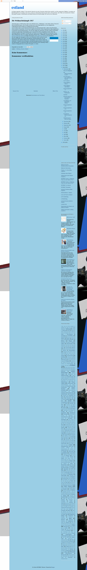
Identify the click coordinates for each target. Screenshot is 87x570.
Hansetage (63, 419)
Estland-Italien (63, 380)
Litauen (62, 455)
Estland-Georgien (70, 376)
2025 (64, 32)
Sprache (63, 519)
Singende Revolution (65, 507)
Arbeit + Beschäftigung (67, 334)
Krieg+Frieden (64, 443)
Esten (67, 365)
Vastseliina (66, 541)
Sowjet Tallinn (65, 514)
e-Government (70, 355)
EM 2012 (72, 359)
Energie (67, 361)
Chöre (70, 346)
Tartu (66, 527)
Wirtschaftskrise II (70, 259)
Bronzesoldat (70, 343)
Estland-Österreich (70, 386)
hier (35, 43)
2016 (64, 48)
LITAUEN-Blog (64, 198)
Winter (66, 552)
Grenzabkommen (64, 416)
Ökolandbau (67, 472)
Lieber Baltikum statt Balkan (67, 86)
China (67, 346)
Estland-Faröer (70, 374)
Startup (62, 522)
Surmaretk (73, 523)
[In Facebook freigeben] (31, 47)
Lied (73, 454)
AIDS (69, 330)
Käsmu (63, 436)
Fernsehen (71, 403)
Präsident (65, 489)
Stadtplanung (70, 521)
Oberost (72, 471)
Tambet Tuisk (71, 526)
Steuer (72, 522)
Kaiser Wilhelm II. (65, 435)
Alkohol (73, 330)
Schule (62, 503)
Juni (65, 130)
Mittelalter (62, 466)
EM (68, 359)
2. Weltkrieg (63, 330)
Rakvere (73, 490)
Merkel (74, 462)
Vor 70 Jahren (67, 80)
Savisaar (63, 499)
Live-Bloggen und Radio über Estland (67, 102)
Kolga (73, 439)
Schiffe (71, 501)
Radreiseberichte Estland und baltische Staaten (67, 207)
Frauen (64, 407)
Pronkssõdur (72, 489)
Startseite (36, 91)
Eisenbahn (72, 358)
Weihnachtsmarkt (64, 549)
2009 (64, 61)
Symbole (65, 94)
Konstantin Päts (67, 440)
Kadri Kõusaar (72, 434)
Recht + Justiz (71, 491)
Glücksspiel (70, 415)
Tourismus (68, 530)
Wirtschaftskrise (69, 553)
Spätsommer (63, 518)
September (66, 125)
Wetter (72, 550)
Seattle (73, 503)
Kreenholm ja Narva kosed (70, 310)
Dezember (66, 69)
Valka (72, 539)
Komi (62, 440)
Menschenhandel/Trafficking (65, 462)
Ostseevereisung (72, 479)
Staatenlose (63, 521)
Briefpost (68, 342)
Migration (65, 463)
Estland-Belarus (68, 368)
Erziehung (63, 363)
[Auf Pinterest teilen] (32, 47)
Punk (64, 490)
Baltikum (63, 338)
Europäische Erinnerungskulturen (68, 115)
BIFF (73, 339)
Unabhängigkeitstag (65, 535)
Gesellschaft (72, 412)
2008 (64, 63)
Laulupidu (64, 451)
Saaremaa (73, 497)
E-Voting (63, 356)
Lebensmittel (71, 451)
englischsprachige (41, 35)
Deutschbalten (72, 350)
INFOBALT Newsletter (66, 187)
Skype (68, 510)
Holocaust (68, 422)
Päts (74, 482)
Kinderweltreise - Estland (66, 192)
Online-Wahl (63, 475)
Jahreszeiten (67, 430)
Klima (62, 439)
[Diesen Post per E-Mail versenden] (27, 47)
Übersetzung (63, 533)
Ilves (62, 424)
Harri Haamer (71, 419)
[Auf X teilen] (30, 47)
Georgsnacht (71, 411)
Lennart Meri (72, 452)
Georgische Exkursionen (66, 278)
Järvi (73, 430)
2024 (64, 34)
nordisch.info (64, 204)
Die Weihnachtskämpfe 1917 (23, 21)
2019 (64, 43)
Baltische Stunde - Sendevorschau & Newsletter (67, 165)
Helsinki (68, 420)
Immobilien (67, 424)
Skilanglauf (63, 510)
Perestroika (68, 483)
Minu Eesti (71, 464)
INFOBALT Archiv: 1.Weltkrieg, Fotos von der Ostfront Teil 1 (67, 179)
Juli (65, 128)
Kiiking (72, 436)
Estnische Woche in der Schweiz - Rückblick (68, 97)
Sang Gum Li (70, 498)
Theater (62, 529)
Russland (63, 497)
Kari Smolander (72, 435)
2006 (64, 67)
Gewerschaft (72, 414)
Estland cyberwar (68, 367)
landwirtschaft (64, 450)
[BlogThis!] (28, 47)
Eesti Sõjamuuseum (65, 358)
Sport (70, 518)
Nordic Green (72, 470)
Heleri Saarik (63, 420)
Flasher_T (67, 406)
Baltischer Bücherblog (66, 168)
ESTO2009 (63, 399)
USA (68, 537)
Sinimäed (72, 507)
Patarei (71, 482)
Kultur (70, 445)
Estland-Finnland (64, 375)
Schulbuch (71, 502)
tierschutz (72, 529)
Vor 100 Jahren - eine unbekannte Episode (68, 78)
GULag (62, 418)
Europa (70, 400)
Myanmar (69, 467)
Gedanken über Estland (66, 173)
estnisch (67, 396)
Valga (68, 539)
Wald (73, 546)
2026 (64, 30)
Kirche (72, 438)
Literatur (67, 455)
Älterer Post (55, 91)
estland (18, 7)
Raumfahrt (64, 491)
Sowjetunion (70, 515)
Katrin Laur (68, 436)
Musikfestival (63, 467)
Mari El (70, 459)
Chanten (62, 346)
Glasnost (62, 415)
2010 (64, 60)
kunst (72, 446)
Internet (63, 427)
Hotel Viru (64, 423)
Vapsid (62, 541)
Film (62, 404)
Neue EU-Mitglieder (68, 70)
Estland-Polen (64, 387)
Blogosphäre (63, 342)
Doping (66, 354)
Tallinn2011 (66, 526)
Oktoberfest (64, 474)
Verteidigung (63, 542)
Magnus (62, 458)
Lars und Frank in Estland (66, 194)
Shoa (62, 506)
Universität (73, 535)
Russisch (71, 495)
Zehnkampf (70, 557)
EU (72, 399)
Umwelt (73, 533)
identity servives (71, 423)
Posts (64, 21)
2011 (64, 58)
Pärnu (66, 482)
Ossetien (64, 478)
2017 (64, 47)
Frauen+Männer (71, 407)
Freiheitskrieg (63, 408)
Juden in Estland (71, 431)
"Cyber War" (63, 326)
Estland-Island (71, 379)
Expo (62, 403)
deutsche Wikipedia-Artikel (17, 35)
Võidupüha (64, 545)
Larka (69, 450)
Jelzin (62, 431)
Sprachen (71, 519)
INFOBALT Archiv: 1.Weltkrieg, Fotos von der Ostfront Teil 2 (67, 182)
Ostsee (73, 478)
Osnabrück (73, 476)
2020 (64, 41)
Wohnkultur (73, 554)
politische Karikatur (64, 487)
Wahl (62, 546)
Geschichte (63, 412)
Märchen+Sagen (64, 459)
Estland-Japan (71, 380)
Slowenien (64, 511)
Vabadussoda (70, 538)
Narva (74, 467)
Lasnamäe (73, 450)
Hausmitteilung (70, 240)
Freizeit (68, 408)
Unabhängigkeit (69, 534)
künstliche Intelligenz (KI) (66, 447)
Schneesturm (63, 502)
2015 (64, 50)
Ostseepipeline (65, 479)
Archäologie (63, 335)
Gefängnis (72, 410)
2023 (64, 35)
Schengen (63, 501)
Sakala (64, 498)
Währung (68, 546)
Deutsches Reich (66, 351)
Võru (68, 545)
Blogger (70, 340)
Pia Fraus (73, 483)
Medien (71, 460)
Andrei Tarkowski (64, 331)
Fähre (66, 403)
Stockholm (63, 523)
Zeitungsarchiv (63, 558)
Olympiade (70, 474)
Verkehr (71, 541)
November (66, 121)
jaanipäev (72, 428)
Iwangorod (69, 427)
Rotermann (64, 494)
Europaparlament (64, 402)
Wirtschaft (72, 552)
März (65, 136)
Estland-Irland (65, 379)
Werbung (68, 550)
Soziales (63, 517)
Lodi (73, 455)
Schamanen (71, 499)
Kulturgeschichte (64, 446)
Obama (68, 471)
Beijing (62, 339)
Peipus (63, 483)
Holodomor (73, 422)
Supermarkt (68, 523)
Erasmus (64, 362)
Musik (71, 466)
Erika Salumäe (70, 362)
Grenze (71, 416)
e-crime (71, 354)
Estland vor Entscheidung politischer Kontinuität (66, 270)
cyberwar (73, 347)
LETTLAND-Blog (64, 196)
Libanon (69, 454)
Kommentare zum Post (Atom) (38, 95)
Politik (74, 484)
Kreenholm (72, 442)
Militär (71, 463)
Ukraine (68, 533)
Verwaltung (69, 542)
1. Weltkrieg (17, 48)
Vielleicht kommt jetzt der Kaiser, (67, 118)
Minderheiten (64, 464)
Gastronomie (66, 410)
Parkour (62, 482)
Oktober (66, 123)
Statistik (67, 522)
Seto (62, 505)
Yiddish (62, 557)
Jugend (62, 432)
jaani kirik (67, 428)
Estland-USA (72, 394)
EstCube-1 (63, 365)
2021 (64, 39)
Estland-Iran (73, 378)
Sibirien (66, 506)
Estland (26, 48)
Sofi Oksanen (71, 511)
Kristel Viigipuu (71, 443)
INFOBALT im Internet (66, 185)
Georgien (63, 411)
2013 (64, 54)
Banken (68, 338)
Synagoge (68, 525)
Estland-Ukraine (64, 394)
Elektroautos (63, 359)
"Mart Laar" (69, 327)
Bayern (72, 338)
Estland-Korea (64, 382)
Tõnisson (62, 530)
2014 (64, 52)
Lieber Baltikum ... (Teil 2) (67, 83)
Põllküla (74, 487)
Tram (74, 530)
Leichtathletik (64, 452)
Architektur (70, 335)
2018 (64, 45)
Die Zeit (72, 351)
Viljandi (73, 542)
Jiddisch (65, 431)
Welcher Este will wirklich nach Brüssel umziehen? (67, 251)
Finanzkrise (68, 404)
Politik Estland (68, 486)
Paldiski (71, 480)
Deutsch (22, 48)
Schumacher (68, 503)
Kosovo (67, 442)
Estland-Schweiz (71, 390)
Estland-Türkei (71, 392)
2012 (64, 56)
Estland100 (65, 395)
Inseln (73, 426)
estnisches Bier (69, 398)
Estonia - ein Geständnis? (67, 92)
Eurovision (72, 402)
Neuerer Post (16, 91)
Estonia (67, 399)
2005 (64, 142)
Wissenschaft (64, 554)
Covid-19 (67, 347)
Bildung (62, 340)
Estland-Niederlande (64, 384)
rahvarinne (68, 490)
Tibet (67, 529)
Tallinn (73, 525)
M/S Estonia (70, 456)
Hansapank (70, 418)
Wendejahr (63, 550)
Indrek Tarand (72, 424)
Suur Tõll (64, 525)
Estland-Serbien (63, 391)
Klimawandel (68, 439)
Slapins (74, 510)
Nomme (67, 470)
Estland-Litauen (70, 383)
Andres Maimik (71, 331)
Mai (65, 132)
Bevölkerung (67, 339)
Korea (72, 440)
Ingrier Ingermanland (66, 426)
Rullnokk (68, 494)
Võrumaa (72, 545)
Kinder (62, 438)
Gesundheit (65, 414)
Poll (70, 487)
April (65, 134)
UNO (64, 537)
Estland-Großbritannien (65, 378)
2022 (64, 37)
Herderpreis (63, 422)
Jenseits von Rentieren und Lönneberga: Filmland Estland (70, 288)
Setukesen (67, 505)
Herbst (73, 420)
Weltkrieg (71, 549)
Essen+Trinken (70, 363)
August (65, 127)
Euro (62, 400)
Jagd (62, 430)
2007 (64, 65)
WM (69, 554)
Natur (62, 470)
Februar (66, 138)
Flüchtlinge (73, 406)
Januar (65, 140)
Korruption (63, 442)
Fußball (73, 408)
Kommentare (66, 23)
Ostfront (69, 478)
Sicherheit (71, 506)
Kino (67, 438)
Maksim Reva (70, 458)
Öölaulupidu (71, 475)
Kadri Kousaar (65, 434)
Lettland (64, 454)
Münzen (67, 466)
